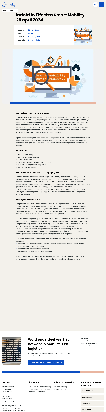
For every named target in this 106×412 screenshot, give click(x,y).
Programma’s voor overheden (39, 389)
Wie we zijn (85, 341)
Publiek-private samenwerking (39, 387)
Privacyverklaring (60, 387)
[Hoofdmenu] (101, 4)
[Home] (8, 4)
